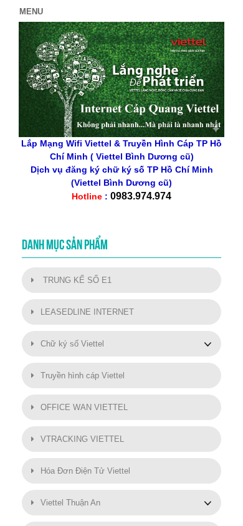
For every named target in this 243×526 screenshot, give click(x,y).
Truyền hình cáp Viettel (82, 375)
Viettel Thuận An (70, 502)
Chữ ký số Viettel (72, 343)
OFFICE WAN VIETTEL (84, 407)
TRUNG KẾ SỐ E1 (76, 280)
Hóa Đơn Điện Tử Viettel (85, 471)
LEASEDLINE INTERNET (87, 312)
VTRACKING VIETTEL (82, 439)
